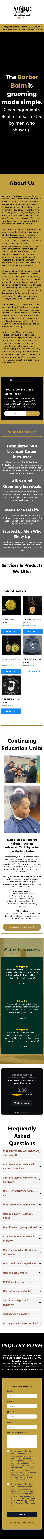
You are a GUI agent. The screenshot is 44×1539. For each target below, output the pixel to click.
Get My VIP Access (33, 413)
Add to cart (11, 631)
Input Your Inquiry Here (17, 1433)
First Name (12, 1391)
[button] (19, 18)
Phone (10, 1412)
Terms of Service (28, 1523)
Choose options (32, 671)
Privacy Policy (14, 1523)
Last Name (12, 1401)
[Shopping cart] (24, 18)
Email (10, 1422)
